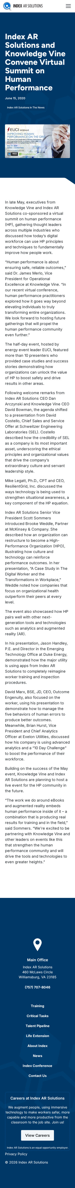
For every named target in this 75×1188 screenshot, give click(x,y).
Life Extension (37, 1036)
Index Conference (37, 1066)
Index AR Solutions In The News (25, 107)
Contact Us (38, 1076)
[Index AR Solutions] (23, 6)
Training (37, 1006)
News (37, 1056)
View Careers (37, 1135)
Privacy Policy (16, 1154)
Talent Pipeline (38, 1026)
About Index (38, 1046)
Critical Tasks (38, 1016)
